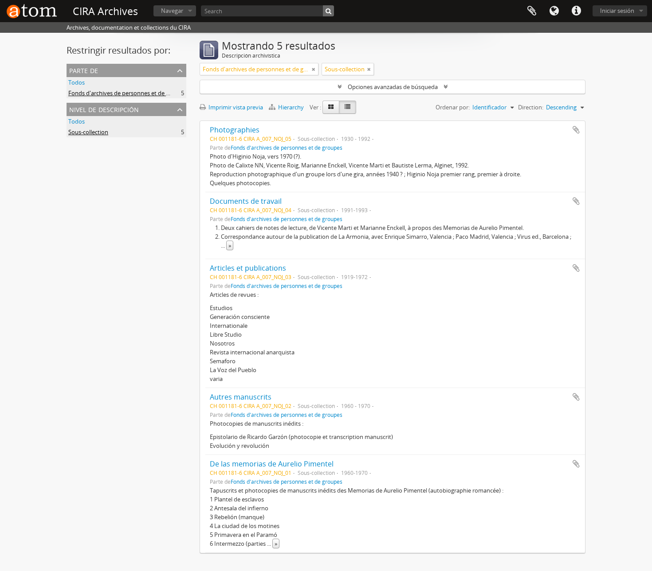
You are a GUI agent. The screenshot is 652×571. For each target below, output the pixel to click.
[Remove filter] (313, 69)
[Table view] (347, 107)
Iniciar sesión (617, 11)
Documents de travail (246, 201)
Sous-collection (88, 132)
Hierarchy (291, 107)
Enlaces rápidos (576, 11)
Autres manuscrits (240, 397)
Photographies (234, 130)
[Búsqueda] (328, 10)
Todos (76, 82)
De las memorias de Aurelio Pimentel (272, 464)
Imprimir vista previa (235, 107)
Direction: (530, 107)
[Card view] (330, 107)
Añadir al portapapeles (576, 129)
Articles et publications (248, 268)
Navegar (172, 11)
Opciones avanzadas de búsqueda (392, 87)
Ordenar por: (453, 107)
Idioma (554, 11)
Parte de (83, 70)
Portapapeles (532, 11)
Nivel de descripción (104, 109)
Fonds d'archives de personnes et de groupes (128, 93)
